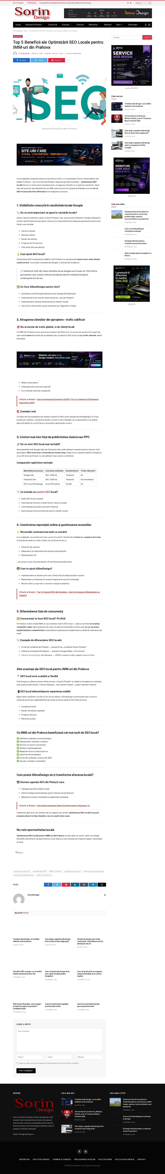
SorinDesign (25, 53)
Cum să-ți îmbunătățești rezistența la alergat (134, 230)
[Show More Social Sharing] (68, 60)
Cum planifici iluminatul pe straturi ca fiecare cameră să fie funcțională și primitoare (66, 3)
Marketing (93, 25)
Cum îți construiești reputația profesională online (56, 1005)
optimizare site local (73, 871)
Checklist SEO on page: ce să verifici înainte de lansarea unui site (27, 973)
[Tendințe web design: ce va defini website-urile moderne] (27, 927)
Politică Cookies (41, 1159)
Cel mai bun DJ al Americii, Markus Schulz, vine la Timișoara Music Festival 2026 (138, 118)
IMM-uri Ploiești (56, 871)
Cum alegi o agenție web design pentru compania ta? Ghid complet (137, 145)
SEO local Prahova (44, 875)
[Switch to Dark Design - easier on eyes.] (145, 25)
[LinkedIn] (4, 153)
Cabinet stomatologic (31, 655)
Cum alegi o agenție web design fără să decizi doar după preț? (57, 940)
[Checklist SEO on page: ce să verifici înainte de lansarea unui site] (27, 959)
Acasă (18, 25)
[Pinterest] (4, 159)
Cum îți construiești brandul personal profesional (88, 1005)
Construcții (52, 25)
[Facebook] (4, 142)
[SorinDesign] (32, 13)
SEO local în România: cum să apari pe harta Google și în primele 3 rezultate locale (27, 1006)
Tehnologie (132, 25)
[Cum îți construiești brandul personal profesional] (91, 992)
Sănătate (107, 25)
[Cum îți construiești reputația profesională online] (59, 992)
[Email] (4, 165)
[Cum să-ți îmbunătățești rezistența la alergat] (116, 231)
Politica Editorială (124, 1159)
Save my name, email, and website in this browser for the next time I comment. (49, 1063)
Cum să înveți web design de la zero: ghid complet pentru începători (57, 974)
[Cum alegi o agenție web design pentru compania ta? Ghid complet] (116, 145)
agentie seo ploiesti (22, 871)
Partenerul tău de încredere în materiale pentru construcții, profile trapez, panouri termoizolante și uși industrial (137, 215)
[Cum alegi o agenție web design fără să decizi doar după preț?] (59, 927)
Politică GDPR (105, 1159)
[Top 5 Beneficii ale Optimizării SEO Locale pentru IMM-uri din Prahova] (59, 95)
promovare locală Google (94, 871)
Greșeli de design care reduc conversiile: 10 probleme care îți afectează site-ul (90, 941)
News (26, 31)
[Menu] (149, 24)
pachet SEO (43, 492)
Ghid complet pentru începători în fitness (138, 254)
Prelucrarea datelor (84, 1159)
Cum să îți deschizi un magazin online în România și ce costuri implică (89, 974)
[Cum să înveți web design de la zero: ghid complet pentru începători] (59, 959)
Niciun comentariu (74, 53)
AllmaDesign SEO (40, 871)
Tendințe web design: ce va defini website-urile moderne (26, 940)
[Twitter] (4, 148)
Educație (65, 25)
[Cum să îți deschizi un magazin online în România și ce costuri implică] (91, 959)
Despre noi (24, 1159)
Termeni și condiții (62, 1159)
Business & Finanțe (33, 25)
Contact (141, 1159)
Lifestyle (80, 25)
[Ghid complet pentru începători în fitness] (116, 256)
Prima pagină (17, 31)
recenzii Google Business (24, 875)
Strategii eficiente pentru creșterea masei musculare (136, 242)
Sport (118, 25)
